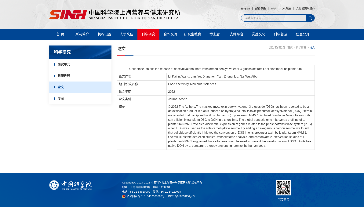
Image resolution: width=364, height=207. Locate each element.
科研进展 (64, 75)
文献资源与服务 (305, 8)
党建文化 (258, 34)
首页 (290, 47)
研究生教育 (192, 34)
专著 (61, 98)
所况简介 (82, 34)
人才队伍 (126, 34)
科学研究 (148, 34)
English (245, 8)
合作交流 (170, 34)
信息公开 (303, 34)
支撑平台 (236, 34)
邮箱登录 (260, 8)
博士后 (214, 34)
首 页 (60, 34)
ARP (273, 8)
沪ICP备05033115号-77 (181, 196)
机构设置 (104, 34)
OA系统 (286, 8)
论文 (61, 87)
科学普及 (280, 34)
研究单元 (64, 64)
